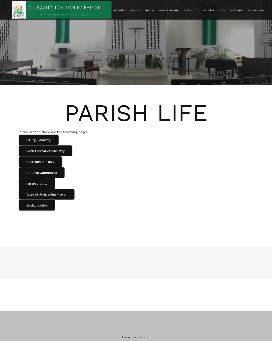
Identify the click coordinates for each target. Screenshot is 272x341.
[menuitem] (120, 10)
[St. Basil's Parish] (62, 10)
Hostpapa (142, 337)
